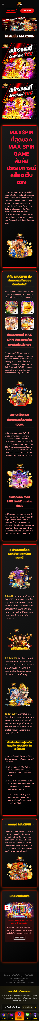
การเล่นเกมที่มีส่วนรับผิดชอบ (20, 979)
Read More (19, 938)
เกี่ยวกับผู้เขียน (17, 975)
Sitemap (30, 982)
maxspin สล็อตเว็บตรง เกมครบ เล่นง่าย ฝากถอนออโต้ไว (20, 922)
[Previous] (4, 930)
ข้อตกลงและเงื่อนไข (19, 980)
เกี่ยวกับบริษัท (29, 975)
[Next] (34, 930)
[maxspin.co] (19, 4)
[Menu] (3, 4)
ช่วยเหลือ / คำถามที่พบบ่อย (15, 982)
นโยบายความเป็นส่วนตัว (19, 977)
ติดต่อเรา (7, 975)
